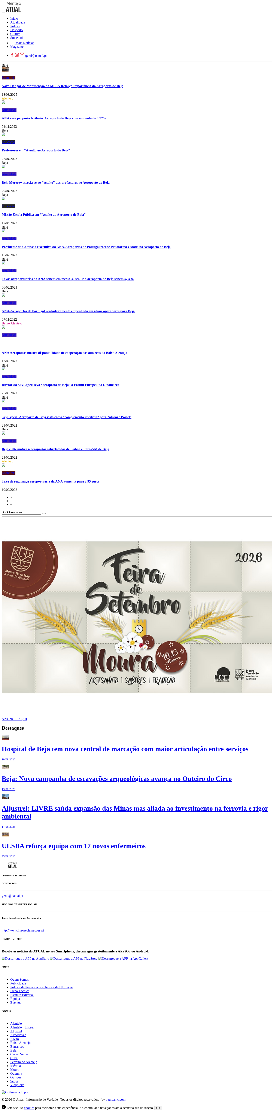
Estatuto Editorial (22, 995)
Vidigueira (17, 1085)
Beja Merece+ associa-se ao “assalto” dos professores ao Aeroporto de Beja (56, 182)
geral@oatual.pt (36, 55)
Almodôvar (18, 1035)
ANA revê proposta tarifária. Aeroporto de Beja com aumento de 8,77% (54, 118)
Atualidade (9, 110)
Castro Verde (19, 1054)
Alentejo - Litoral (22, 1027)
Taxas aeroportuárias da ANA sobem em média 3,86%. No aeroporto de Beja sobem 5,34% (68, 279)
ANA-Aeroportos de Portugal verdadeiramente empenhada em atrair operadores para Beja (68, 311)
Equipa (15, 999)
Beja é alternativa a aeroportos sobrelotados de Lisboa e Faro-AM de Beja (55, 449)
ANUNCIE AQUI (14, 719)
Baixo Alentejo (12, 323)
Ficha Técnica (19, 991)
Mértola (15, 1066)
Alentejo (7, 98)
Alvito (14, 1039)
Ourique (15, 1077)
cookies (29, 1108)
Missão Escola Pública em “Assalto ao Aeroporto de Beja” (44, 214)
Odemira (16, 1073)
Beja (5, 65)
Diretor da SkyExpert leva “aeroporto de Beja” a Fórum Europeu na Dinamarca (60, 385)
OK (158, 1108)
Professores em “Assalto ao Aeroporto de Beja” (36, 150)
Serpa (14, 1081)
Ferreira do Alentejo (23, 1062)
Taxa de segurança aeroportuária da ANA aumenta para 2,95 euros (51, 481)
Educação (8, 142)
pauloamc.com (115, 1099)
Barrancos (17, 1046)
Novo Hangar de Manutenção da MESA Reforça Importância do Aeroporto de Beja (62, 86)
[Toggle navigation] (3, 12)
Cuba (14, 1058)
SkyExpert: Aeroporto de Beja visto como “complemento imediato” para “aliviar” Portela (66, 417)
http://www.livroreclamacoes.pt (23, 930)
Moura (14, 1069)
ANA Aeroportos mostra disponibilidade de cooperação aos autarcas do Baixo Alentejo (64, 353)
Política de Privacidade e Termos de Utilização (41, 987)
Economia (8, 77)
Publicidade (18, 983)
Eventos (15, 1002)
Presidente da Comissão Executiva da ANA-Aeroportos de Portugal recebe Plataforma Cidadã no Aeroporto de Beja (86, 247)
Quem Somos (19, 979)
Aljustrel (16, 1031)
